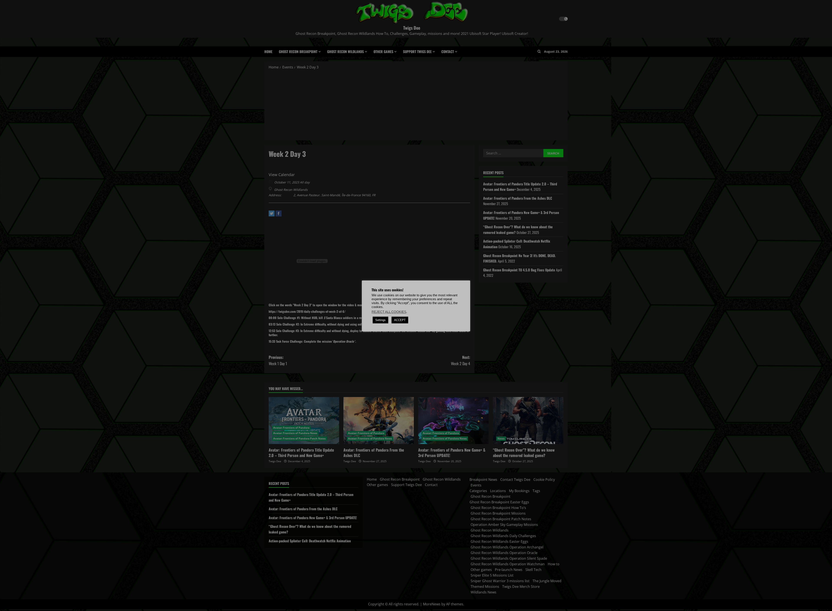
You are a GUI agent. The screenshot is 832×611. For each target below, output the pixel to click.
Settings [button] (380, 320)
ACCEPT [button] (400, 320)
